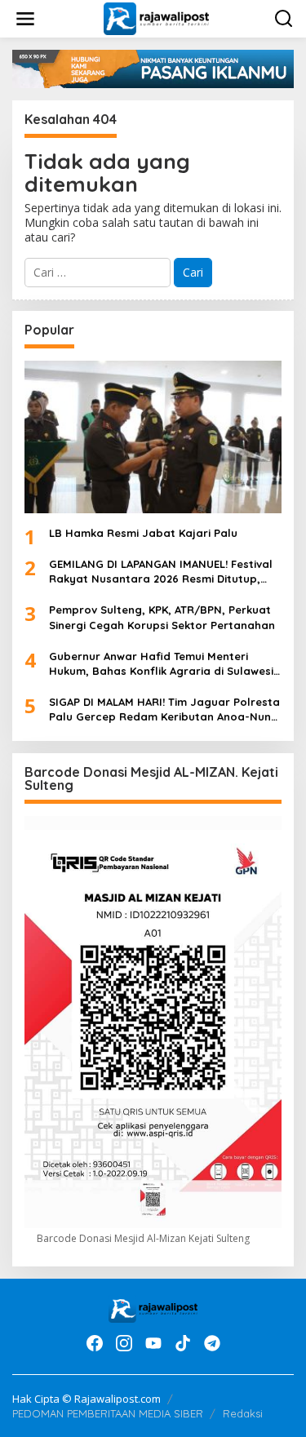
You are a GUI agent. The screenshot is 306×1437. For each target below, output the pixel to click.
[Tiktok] (182, 1343)
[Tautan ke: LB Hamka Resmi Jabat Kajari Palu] (153, 437)
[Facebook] (94, 1343)
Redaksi (243, 1413)
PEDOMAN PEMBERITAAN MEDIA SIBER (107, 1413)
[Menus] (25, 19)
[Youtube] (153, 1343)
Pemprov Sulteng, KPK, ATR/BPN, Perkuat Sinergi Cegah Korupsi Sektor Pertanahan (162, 617)
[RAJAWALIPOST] (156, 17)
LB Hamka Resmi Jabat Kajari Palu (143, 532)
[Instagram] (124, 1343)
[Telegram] (212, 1343)
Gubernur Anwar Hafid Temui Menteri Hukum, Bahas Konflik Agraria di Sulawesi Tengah (161, 664)
